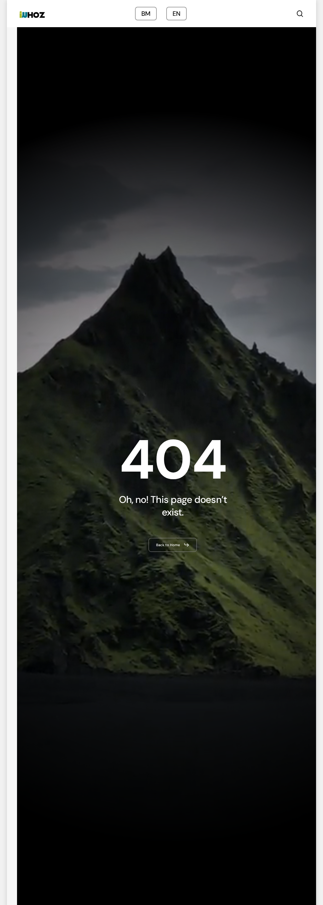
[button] (173, 545)
